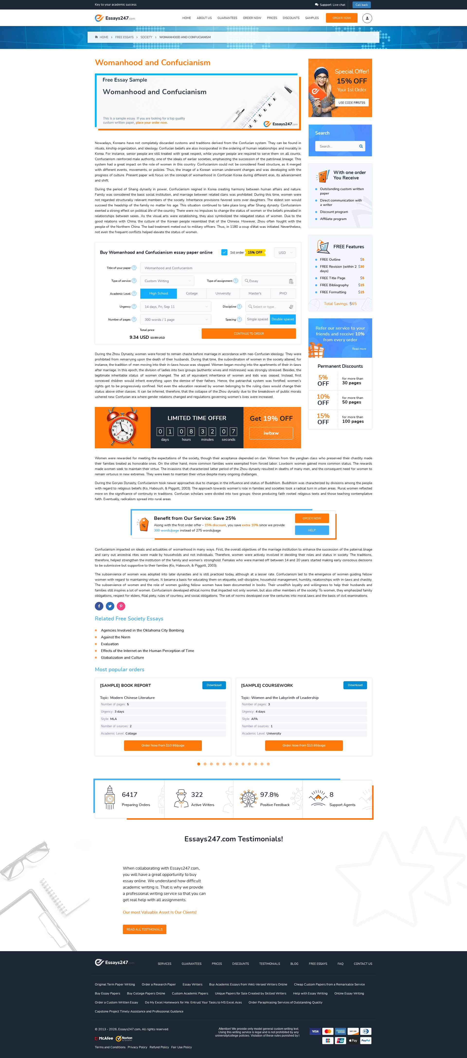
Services (164, 963)
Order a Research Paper (159, 984)
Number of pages (119, 319)
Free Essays (318, 963)
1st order (245, 252)
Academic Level (120, 293)
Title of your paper (119, 268)
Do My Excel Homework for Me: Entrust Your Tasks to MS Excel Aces (193, 1002)
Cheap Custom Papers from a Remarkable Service (329, 984)
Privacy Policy (137, 1047)
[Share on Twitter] (110, 606)
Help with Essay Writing (310, 993)
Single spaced (257, 319)
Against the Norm (115, 637)
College (192, 293)
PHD (283, 293)
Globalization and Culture (122, 658)
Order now (252, 18)
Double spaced (283, 319)
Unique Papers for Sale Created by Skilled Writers (250, 993)
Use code (352, 102)
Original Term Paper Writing (115, 984)
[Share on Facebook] (99, 606)
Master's (255, 293)
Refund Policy (159, 1047)
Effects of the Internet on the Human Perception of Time (147, 651)
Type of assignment (219, 280)
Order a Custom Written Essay (116, 1002)
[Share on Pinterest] (121, 606)
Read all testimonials (144, 929)
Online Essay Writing (349, 993)
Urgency (125, 306)
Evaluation (110, 644)
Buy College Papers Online (146, 993)
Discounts (291, 18)
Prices (272, 18)
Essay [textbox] (253, 281)
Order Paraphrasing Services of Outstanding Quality (286, 1002)
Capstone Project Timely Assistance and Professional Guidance (139, 1011)
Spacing (230, 319)
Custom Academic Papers (190, 993)
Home (186, 18)
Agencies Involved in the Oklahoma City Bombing (142, 630)
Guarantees (227, 18)
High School (158, 293)
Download (214, 685)
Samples (312, 18)
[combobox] (269, 281)
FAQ (340, 963)
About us (204, 18)
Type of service (121, 280)
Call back (362, 4)
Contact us (363, 963)
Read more (359, 348)
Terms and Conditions (110, 1047)
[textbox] (274, 307)
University (223, 293)
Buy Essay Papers (107, 993)
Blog (294, 963)
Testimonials (269, 963)
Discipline (229, 306)
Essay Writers (192, 984)
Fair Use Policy (181, 1047)
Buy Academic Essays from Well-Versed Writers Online (248, 984)
